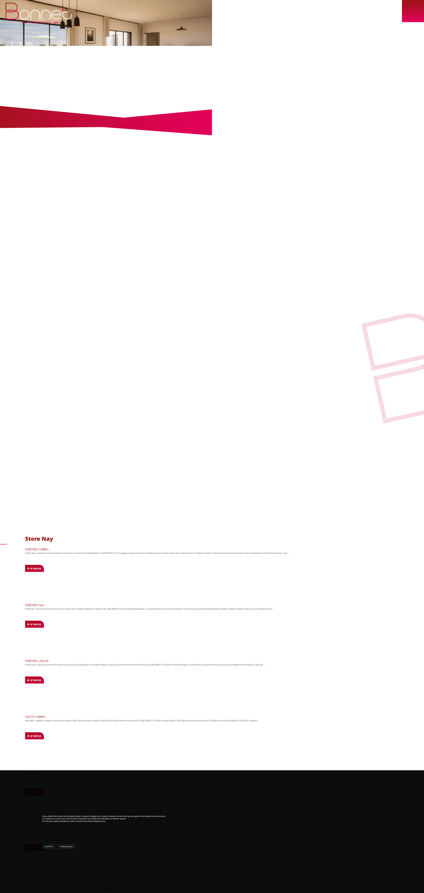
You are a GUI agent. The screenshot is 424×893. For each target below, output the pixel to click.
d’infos (35, 568)
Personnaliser (66, 846)
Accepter (48, 846)
